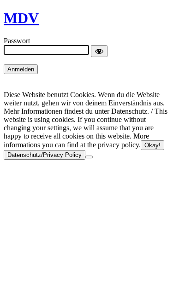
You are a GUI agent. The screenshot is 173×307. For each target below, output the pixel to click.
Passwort (17, 41)
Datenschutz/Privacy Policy (44, 154)
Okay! (152, 145)
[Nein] (89, 157)
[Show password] (99, 51)
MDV (21, 18)
